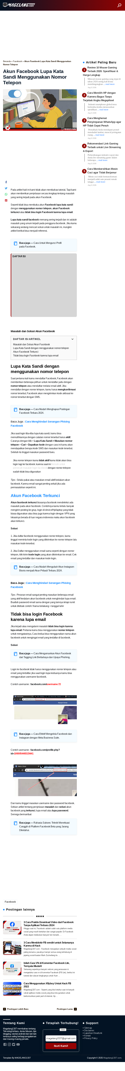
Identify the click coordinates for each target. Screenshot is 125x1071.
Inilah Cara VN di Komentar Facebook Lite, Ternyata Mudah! (47, 964)
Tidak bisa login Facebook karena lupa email (35, 355)
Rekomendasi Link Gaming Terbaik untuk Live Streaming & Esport (102, 147)
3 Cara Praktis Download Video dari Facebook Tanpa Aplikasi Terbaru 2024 (48, 924)
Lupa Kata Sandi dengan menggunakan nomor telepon (41, 348)
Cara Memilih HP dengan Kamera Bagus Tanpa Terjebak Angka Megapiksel (99, 96)
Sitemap (88, 1028)
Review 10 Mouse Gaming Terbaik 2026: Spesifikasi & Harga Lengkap (100, 71)
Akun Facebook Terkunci (26, 351)
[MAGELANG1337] (19, 5)
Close (63, 1029)
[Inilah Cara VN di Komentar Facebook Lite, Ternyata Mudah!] (12, 968)
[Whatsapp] (6, 195)
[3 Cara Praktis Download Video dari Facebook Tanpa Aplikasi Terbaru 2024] (12, 927)
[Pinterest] (6, 201)
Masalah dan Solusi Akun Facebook (31, 344)
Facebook (18, 61)
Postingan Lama (65, 1009)
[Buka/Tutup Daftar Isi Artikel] (72, 339)
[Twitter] (6, 189)
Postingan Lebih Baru (17, 1009)
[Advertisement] (62, 34)
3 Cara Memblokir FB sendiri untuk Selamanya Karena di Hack (49, 944)
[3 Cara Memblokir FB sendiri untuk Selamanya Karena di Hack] (12, 948)
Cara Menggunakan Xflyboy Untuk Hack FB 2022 (47, 985)
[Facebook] (6, 182)
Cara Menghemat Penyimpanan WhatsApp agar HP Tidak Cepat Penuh (102, 122)
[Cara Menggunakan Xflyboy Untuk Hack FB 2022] (12, 989)
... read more (108, 84)
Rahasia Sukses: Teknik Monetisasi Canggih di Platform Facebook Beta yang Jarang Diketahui (44, 826)
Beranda (7, 61)
